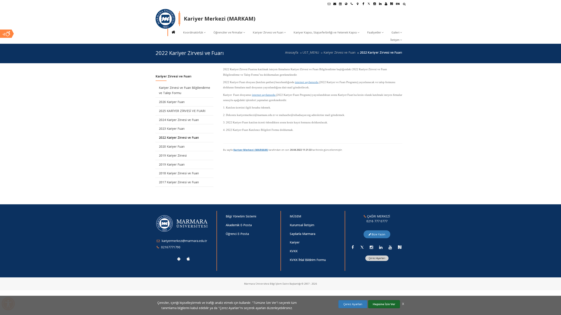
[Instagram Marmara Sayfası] (374, 3)
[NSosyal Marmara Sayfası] (391, 3)
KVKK (294, 251)
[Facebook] (352, 247)
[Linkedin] (380, 247)
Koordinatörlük (193, 32)
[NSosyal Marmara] (399, 247)
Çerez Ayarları (377, 258)
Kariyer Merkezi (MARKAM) (250, 149)
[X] (362, 247)
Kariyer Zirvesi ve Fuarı (268, 32)
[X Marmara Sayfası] (369, 3)
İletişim (394, 40)
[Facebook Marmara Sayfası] (363, 3)
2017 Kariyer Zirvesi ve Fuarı (179, 182)
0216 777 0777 (376, 221)
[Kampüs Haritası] (357, 3)
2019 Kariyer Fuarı (172, 164)
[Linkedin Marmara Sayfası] (380, 3)
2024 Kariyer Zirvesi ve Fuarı (179, 120)
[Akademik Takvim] (340, 3)
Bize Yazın (378, 234)
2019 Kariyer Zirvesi (173, 155)
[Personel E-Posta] (334, 3)
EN (398, 4)
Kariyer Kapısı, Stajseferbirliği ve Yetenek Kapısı (325, 32)
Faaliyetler (374, 32)
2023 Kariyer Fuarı (172, 128)
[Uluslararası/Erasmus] (346, 3)
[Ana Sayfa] (173, 32)
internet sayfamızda (306, 82)
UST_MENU (311, 52)
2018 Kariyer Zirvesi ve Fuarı (179, 173)
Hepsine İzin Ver (384, 304)
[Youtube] (390, 247)
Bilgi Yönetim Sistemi (241, 216)
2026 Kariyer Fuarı (172, 102)
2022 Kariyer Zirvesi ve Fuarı (179, 137)
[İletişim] (352, 3)
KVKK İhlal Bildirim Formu (308, 260)
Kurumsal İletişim (302, 225)
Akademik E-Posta (239, 225)
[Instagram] (371, 247)
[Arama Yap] (404, 4)
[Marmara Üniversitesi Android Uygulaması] (178, 258)
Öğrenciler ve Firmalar (228, 32)
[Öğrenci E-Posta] (329, 3)
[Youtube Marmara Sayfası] (386, 3)
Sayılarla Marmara (302, 234)
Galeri (395, 32)
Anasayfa (291, 52)
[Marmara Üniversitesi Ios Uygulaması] (188, 258)
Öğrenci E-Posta (237, 234)
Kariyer (295, 242)
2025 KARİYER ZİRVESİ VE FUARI (182, 111)
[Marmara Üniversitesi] (165, 19)
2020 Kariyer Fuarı (172, 146)
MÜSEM (295, 216)
